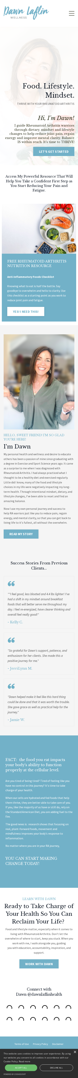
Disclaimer (57, 1044)
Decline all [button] (56, 1067)
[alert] (39, 1063)
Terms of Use (22, 1044)
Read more (24, 1061)
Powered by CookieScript (15, 1074)
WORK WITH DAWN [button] (39, 964)
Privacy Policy (40, 1044)
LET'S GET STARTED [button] (54, 151)
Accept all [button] (21, 1067)
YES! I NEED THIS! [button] (25, 311)
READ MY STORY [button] (21, 534)
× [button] (74, 1052)
